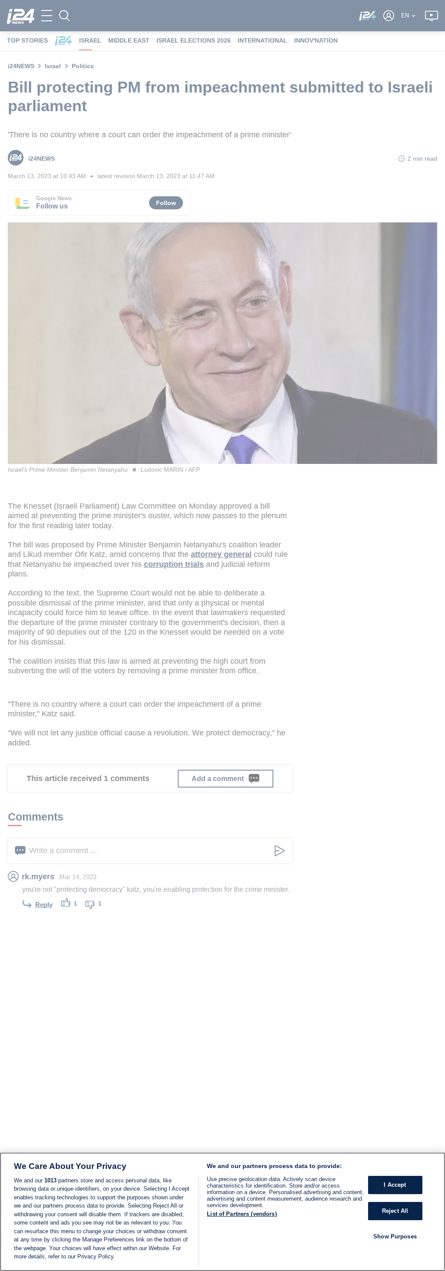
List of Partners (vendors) (241, 1214)
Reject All (395, 1211)
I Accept (395, 1185)
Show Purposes (395, 1236)
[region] (222, 1211)
